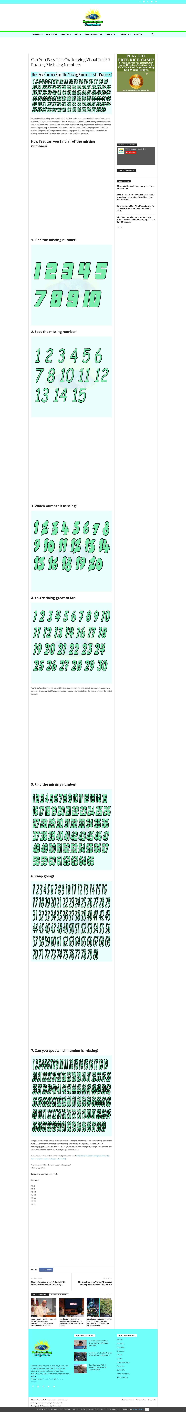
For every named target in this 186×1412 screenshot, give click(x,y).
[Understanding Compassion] (93, 17)
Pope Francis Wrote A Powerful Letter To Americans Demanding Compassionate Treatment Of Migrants (43, 1322)
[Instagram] (144, 2)
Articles (64, 34)
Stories (36, 34)
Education (51, 34)
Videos (78, 34)
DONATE (138, 34)
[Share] (147, 2)
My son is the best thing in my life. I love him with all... (135, 187)
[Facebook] (140, 2)
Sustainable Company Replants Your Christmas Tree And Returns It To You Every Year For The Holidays (99, 1322)
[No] (183, 1409)
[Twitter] (151, 2)
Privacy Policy (122, 1377)
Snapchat (120, 1351)
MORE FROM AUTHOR (58, 1294)
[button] (153, 34)
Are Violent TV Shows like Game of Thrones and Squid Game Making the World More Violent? (71, 1322)
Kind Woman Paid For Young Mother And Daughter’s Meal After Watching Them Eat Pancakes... (135, 197)
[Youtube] (155, 2)
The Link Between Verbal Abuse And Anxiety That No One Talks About (95, 1283)
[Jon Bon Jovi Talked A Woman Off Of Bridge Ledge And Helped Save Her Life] (80, 1356)
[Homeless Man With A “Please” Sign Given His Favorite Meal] (80, 1368)
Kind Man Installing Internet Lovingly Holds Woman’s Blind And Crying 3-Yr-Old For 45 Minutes (136, 219)
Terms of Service (123, 1374)
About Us (110, 34)
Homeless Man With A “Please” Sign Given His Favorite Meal (98, 1367)
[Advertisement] (93, 45)
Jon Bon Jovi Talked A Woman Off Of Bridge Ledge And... (100, 1354)
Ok (147, 1409)
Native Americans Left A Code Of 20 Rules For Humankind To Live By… (48, 1283)
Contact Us (124, 34)
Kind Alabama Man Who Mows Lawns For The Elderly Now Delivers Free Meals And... (136, 208)
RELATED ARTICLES (40, 1294)
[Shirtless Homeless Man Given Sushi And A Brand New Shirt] (80, 1344)
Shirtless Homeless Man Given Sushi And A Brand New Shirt (98, 1343)
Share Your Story (93, 34)
